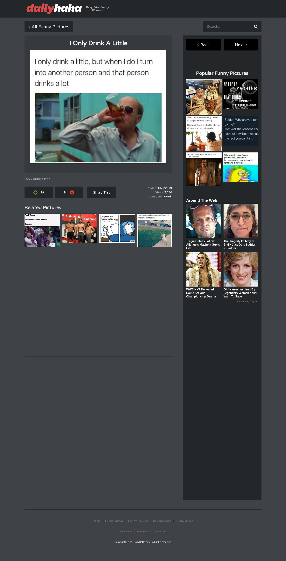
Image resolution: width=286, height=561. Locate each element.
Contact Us (160, 531)
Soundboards (162, 520)
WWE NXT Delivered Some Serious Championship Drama (201, 293)
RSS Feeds (126, 531)
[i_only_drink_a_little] (98, 106)
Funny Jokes (184, 520)
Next (239, 45)
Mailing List (143, 531)
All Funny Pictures (50, 26)
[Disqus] (98, 301)
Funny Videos (114, 520)
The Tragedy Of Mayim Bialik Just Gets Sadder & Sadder (239, 244)
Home (96, 520)
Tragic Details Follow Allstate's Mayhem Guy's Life (203, 244)
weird (167, 196)
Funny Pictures (138, 520)
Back (205, 45)
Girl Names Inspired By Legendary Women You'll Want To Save (240, 293)
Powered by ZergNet (247, 301)
